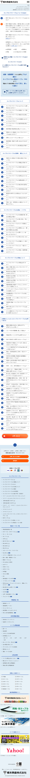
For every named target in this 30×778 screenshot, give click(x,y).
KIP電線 (4, 571)
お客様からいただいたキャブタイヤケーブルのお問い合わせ (15, 319)
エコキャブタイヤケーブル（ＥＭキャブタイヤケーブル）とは (15, 514)
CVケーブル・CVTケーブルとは (10, 531)
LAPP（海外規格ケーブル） (9, 594)
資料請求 (15, 460)
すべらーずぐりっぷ (7, 608)
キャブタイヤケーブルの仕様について (11, 486)
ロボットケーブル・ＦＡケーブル (10, 550)
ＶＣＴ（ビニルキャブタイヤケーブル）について (14, 496)
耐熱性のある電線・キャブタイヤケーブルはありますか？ (16, 57)
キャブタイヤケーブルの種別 (9, 489)
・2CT (25, 638)
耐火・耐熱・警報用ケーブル (9, 557)
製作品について (6, 649)
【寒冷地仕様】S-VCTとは (9, 500)
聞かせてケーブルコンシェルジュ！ (11, 660)
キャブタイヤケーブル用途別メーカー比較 (12, 522)
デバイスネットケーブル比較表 (10, 646)
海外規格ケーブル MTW (8, 578)
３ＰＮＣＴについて (7, 511)
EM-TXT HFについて (7, 541)
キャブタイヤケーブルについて (15, 101)
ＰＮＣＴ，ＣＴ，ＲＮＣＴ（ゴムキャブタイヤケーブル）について (15, 506)
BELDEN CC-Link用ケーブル (9, 587)
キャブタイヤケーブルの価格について (11, 482)
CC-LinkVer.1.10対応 (7, 562)
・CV (10, 638)
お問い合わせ (16, 436)
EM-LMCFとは (6, 545)
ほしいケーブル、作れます (9, 642)
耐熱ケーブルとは (7, 559)
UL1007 (4, 589)
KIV (3, 576)
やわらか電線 (6, 573)
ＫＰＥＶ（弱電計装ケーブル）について (12, 555)
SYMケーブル (6, 566)
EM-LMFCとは (6, 543)
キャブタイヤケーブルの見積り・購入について (15, 153)
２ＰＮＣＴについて (7, 509)
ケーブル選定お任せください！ (10, 658)
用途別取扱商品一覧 (7, 529)
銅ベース (5, 628)
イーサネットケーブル (8, 580)
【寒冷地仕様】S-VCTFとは (9, 503)
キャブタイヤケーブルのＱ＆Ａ (22, 8)
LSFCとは (5, 538)
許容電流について (7, 635)
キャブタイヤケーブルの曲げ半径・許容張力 (13, 493)
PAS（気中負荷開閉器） (8, 612)
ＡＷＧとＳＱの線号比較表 (9, 633)
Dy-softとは (5, 552)
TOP (28, 5)
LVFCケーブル (6, 569)
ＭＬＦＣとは (6, 536)
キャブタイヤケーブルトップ (23, 6)
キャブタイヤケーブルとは (9, 479)
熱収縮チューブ (6, 603)
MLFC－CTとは (6, 517)
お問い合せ (14, 45)
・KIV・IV (5, 638)
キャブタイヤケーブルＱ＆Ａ (9, 484)
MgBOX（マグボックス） (8, 622)
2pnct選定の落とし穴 (7, 644)
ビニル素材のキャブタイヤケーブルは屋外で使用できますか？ (14, 65)
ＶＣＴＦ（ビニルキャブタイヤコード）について (14, 498)
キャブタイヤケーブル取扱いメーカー (11, 520)
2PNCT (8, 38)
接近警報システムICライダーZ (10, 610)
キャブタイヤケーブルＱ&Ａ (15, 61)
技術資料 (5, 631)
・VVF (4, 640)
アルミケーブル (6, 596)
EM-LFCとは (6, 548)
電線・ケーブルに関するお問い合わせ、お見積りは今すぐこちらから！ (15, 91)
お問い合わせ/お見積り (15, 456)
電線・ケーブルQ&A (7, 651)
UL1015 (4, 591)
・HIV (20, 638)
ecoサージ (5, 564)
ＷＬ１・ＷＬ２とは (7, 534)
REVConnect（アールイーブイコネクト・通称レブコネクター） (15, 584)
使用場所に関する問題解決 (9, 663)
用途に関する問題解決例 (8, 665)
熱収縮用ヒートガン (7, 605)
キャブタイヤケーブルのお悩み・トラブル (15, 210)
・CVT (15, 638)
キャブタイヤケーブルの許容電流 (10, 491)
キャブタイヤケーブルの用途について (15, 257)
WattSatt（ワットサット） (9, 619)
